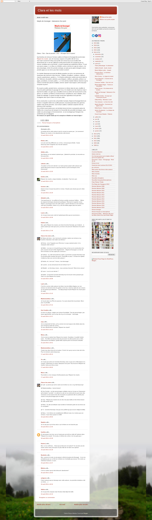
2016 (95, 47)
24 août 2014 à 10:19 (47, 494)
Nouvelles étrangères (98, 178)
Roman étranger (96, 209)
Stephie (43, 422)
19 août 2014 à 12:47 (47, 463)
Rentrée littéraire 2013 (98, 197)
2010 (95, 140)
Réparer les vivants (42, 59)
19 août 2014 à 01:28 (47, 449)
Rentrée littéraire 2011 (98, 192)
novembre (98, 56)
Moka (42, 335)
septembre (98, 61)
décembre (98, 54)
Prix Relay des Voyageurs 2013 (100, 184)
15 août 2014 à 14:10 (47, 329)
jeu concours (95, 167)
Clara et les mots (49, 10)
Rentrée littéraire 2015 (98, 201)
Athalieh (43, 198)
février (97, 128)
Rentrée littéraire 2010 (98, 190)
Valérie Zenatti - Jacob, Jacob (103, 68)
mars (96, 126)
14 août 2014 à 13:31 (47, 181)
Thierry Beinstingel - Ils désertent (104, 65)
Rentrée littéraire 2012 (98, 194)
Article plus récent (43, 504)
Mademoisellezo (46, 298)
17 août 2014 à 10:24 (47, 377)
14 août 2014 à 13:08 (47, 158)
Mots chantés (95, 171)
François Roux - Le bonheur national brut (102, 73)
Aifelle (43, 152)
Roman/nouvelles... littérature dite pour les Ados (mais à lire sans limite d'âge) (102, 214)
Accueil (62, 504)
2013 (95, 133)
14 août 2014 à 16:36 (47, 217)
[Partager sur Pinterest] (48, 120)
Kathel (43, 222)
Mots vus (94, 176)
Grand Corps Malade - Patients (103, 114)
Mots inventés (96, 173)
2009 (95, 143)
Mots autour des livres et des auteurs (102, 169)
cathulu (43, 163)
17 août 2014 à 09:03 (47, 367)
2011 (95, 138)
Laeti (42, 284)
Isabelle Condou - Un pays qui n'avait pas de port (103, 96)
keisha (43, 176)
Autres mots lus (96, 154)
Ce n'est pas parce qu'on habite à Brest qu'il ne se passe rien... (103, 156)
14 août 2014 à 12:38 (47, 135)
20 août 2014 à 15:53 (47, 472)
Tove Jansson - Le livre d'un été (104, 102)
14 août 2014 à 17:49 (47, 230)
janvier (97, 131)
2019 (95, 43)
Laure (42, 213)
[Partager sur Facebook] (46, 120)
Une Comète (44, 310)
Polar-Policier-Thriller (98, 182)
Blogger (86, 513)
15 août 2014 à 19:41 (47, 342)
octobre (97, 59)
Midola (43, 468)
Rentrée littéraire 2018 (98, 205)
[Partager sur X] (45, 120)
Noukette (43, 455)
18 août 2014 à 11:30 (47, 426)
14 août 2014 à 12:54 (47, 146)
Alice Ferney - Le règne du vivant (104, 76)
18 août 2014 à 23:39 (47, 438)
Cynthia (43, 432)
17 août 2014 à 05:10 (47, 354)
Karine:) (43, 443)
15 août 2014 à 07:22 (47, 305)
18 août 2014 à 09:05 (47, 417)
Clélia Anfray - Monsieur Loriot (103, 99)
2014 (95, 52)
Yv (41, 359)
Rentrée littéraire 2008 (98, 186)
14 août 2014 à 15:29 (47, 192)
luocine (43, 186)
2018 (95, 45)
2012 (95, 136)
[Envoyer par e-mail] (41, 120)
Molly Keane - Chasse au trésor (103, 108)
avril (96, 124)
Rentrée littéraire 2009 (98, 188)
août (96, 63)
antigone (43, 478)
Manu (42, 372)
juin (96, 119)
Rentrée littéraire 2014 (98, 199)
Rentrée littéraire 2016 (98, 203)
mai (96, 121)
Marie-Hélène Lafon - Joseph (103, 70)
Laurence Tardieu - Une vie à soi (104, 82)
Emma (43, 140)
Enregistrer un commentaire (47, 497)
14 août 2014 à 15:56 (47, 207)
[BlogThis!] (43, 120)
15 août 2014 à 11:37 (47, 316)
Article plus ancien (81, 504)
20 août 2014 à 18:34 (47, 484)
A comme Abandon (97, 152)
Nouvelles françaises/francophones (101, 180)
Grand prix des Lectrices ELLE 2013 (102, 165)
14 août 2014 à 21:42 (47, 293)
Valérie (43, 489)
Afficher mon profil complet (107, 19)
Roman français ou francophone (51, 122)
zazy (42, 321)
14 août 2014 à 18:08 (47, 278)
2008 (95, 145)
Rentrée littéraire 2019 (98, 207)
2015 (95, 50)
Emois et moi (95, 163)
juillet (96, 117)
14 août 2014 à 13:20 (47, 171)
